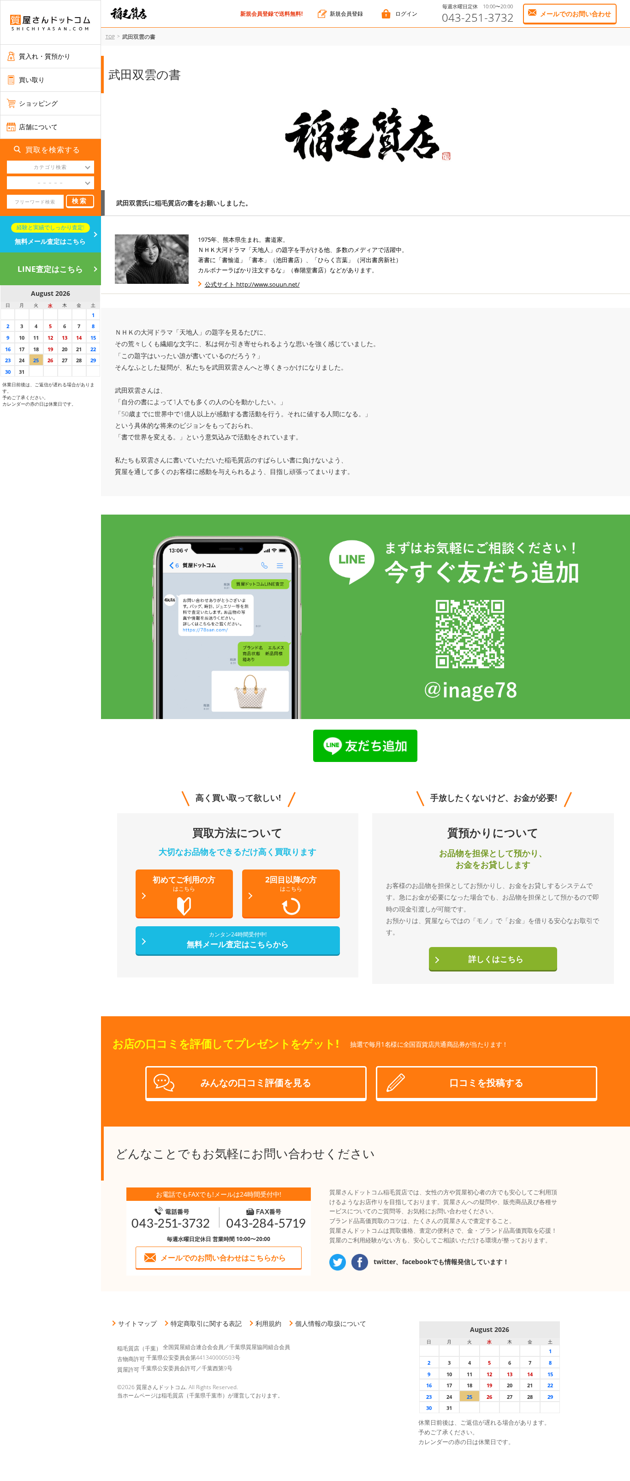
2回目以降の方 (291, 883)
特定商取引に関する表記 (206, 1323)
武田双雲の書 (138, 37)
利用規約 (268, 1323)
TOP (110, 36)
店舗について (38, 126)
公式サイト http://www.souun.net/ (252, 284)
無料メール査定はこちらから (238, 939)
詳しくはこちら (496, 958)
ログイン (406, 14)
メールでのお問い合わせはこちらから (223, 1258)
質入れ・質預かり (45, 56)
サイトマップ (137, 1323)
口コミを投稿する (486, 1082)
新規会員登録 (346, 14)
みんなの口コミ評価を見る (256, 1082)
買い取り (32, 79)
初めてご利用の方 (184, 883)
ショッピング (38, 103)
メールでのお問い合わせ (575, 13)
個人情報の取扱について (330, 1323)
